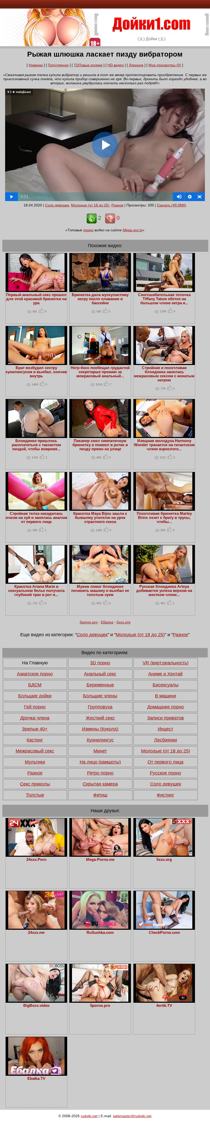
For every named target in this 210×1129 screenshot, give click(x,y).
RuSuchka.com (100, 933)
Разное (117, 205)
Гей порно (35, 706)
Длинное (136, 65)
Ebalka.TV (36, 1078)
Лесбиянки (165, 740)
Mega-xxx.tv (132, 230)
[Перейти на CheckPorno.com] (164, 927)
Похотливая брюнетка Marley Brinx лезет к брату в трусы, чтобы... (164, 517)
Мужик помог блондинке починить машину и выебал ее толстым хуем (100, 590)
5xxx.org (123, 622)
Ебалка (107, 622)
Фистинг (165, 795)
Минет (100, 751)
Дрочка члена (34, 717)
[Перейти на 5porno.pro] (100, 1000)
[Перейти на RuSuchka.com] (100, 927)
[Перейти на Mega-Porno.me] (100, 854)
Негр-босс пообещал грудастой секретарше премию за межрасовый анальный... (100, 372)
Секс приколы (35, 784)
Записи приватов (165, 717)
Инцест (165, 728)
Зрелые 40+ (35, 728)
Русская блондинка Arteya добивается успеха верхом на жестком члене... (164, 590)
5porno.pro (89, 622)
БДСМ (34, 684)
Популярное (58, 65)
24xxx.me (36, 933)
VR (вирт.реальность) (165, 662)
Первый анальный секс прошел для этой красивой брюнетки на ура (36, 299)
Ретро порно (100, 773)
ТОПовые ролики (88, 65)
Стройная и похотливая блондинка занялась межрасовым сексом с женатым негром (164, 374)
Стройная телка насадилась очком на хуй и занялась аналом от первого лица (36, 517)
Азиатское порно (35, 673)
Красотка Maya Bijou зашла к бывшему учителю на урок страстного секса (100, 517)
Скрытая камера (100, 784)
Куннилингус (100, 740)
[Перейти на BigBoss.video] (36, 1000)
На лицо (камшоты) (100, 762)
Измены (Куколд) (100, 728)
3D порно (100, 662)
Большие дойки (34, 695)
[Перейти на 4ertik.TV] (164, 1000)
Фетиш (100, 795)
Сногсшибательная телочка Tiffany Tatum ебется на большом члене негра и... (164, 299)
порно (88, 230)
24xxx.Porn (36, 860)
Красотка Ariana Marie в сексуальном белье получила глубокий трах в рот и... (36, 590)
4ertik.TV (164, 1005)
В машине (165, 695)
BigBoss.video (36, 1005)
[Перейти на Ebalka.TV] (36, 1073)
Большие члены (100, 695)
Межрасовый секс (35, 751)
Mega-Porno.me (100, 860)
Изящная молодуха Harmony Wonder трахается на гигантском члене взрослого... (164, 445)
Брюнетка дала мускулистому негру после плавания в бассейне (100, 299)
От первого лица (165, 762)
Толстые (35, 795)
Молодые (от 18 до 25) (90, 205)
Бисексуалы (165, 684)
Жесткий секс (100, 717)
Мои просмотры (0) (165, 65)
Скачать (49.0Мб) (171, 205)
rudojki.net (89, 1116)
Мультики (35, 762)
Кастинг (35, 740)
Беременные (100, 684)
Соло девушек (57, 205)
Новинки (36, 65)
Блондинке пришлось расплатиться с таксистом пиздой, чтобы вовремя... (36, 445)
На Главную (35, 662)
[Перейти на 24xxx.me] (36, 927)
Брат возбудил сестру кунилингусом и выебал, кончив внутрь (36, 372)
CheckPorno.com (164, 933)
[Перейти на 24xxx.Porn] (36, 854)
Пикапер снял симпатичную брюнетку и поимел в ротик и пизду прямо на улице (100, 445)
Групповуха (100, 706)
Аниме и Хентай (165, 673)
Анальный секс (100, 673)
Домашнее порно (165, 706)
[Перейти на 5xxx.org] (164, 854)
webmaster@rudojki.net (132, 1116)
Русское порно (165, 773)
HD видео (116, 65)
